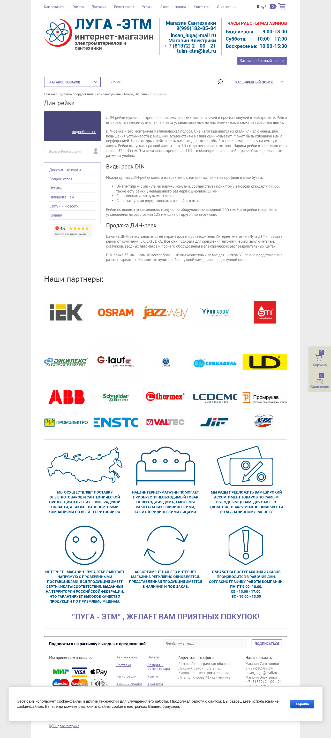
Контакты (201, 6)
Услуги (147, 6)
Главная (56, 215)
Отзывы (55, 188)
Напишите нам (61, 197)
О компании (227, 6)
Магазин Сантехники (191, 22)
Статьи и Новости (64, 206)
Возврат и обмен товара (158, 667)
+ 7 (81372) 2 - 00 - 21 (190, 45)
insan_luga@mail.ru (193, 35)
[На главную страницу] (58, 33)
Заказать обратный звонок (262, 60)
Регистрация (124, 6)
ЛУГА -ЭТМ (113, 23)
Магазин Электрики (192, 40)
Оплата (78, 6)
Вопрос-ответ (60, 178)
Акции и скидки (173, 6)
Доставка (99, 6)
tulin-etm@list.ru (196, 50)
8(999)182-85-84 (196, 28)
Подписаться (267, 643)
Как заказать (54, 6)
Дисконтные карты (65, 169)
